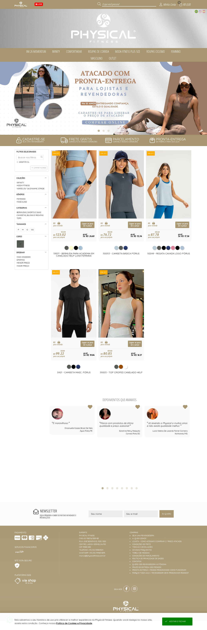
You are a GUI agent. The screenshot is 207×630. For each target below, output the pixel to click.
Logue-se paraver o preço (87, 225)
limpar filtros (40, 168)
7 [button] (131, 488)
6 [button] (126, 488)
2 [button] (103, 130)
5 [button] (122, 488)
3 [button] (108, 130)
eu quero (166, 514)
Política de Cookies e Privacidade (74, 623)
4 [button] (117, 488)
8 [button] (136, 488)
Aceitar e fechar (177, 621)
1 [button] (98, 130)
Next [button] (190, 444)
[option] (103, 98)
